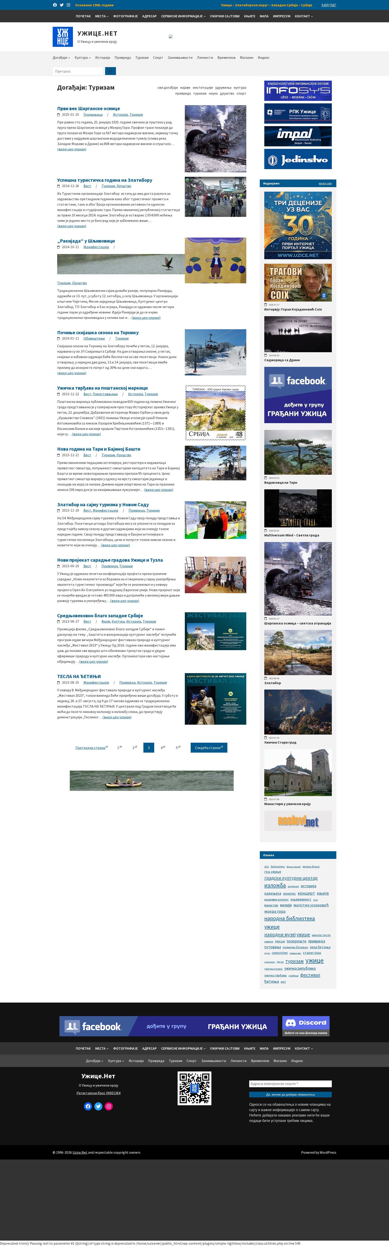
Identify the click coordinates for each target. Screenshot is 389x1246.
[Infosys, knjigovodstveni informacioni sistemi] (298, 99)
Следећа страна (208, 747)
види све (325, 183)
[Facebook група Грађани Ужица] (298, 422)
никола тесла (321, 935)
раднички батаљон (295, 947)
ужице (314, 960)
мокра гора (274, 911)
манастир (271, 905)
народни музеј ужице (287, 934)
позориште (296, 941)
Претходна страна (90, 747)
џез (283, 982)
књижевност (300, 899)
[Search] (110, 71)
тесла (280, 961)
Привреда (137, 510)
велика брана (311, 866)
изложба (275, 885)
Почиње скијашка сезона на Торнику (98, 332)
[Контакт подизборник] (312, 16)
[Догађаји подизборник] (69, 58)
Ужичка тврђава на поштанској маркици (102, 388)
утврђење (293, 975)
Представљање (105, 394)
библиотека (278, 866)
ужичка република (300, 968)
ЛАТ (333, 5)
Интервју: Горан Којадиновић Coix (293, 309)
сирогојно (280, 953)
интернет (293, 886)
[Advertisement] (194, 1200)
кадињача (272, 893)
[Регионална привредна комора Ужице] (298, 122)
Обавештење (94, 338)
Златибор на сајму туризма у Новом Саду (103, 504)
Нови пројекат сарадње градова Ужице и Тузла (110, 560)
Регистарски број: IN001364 (98, 1093)
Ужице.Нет (97, 33)
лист (315, 899)
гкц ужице (272, 871)
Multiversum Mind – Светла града (291, 535)
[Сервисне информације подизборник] (205, 16)
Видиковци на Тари (280, 482)
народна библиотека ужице (289, 922)
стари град (312, 952)
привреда (316, 941)
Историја (120, 114)
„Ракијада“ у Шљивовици (86, 241)
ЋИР (324, 5)
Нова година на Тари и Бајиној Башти (98, 449)
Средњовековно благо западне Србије (100, 615)
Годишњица (93, 114)
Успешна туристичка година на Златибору (104, 180)
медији (286, 905)
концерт (306, 893)
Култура (118, 621)
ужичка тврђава (275, 975)
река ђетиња (320, 947)
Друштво (123, 186)
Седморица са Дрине (282, 360)
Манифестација (96, 247)
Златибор (272, 683)
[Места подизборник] (107, 16)
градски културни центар (291, 878)
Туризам (136, 114)
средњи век (295, 953)
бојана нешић (294, 866)
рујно (267, 953)
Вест (87, 186)
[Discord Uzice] (306, 1035)
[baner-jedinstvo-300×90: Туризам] (298, 168)
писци (280, 941)
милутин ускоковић (311, 905)
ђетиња (271, 981)
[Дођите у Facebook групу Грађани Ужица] (168, 1035)
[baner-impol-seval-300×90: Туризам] (298, 145)
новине (268, 941)
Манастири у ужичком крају (287, 803)
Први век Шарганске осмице (88, 108)
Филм (106, 621)
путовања (272, 946)
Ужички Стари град (280, 742)
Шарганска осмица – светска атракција (297, 623)
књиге (323, 893)
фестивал (310, 975)
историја (308, 885)
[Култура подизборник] (90, 58)
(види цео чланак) (71, 149)
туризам (294, 961)
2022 (266, 866)
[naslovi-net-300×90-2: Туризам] (298, 829)
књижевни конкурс (276, 899)
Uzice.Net (79, 1152)
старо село (269, 961)
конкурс (289, 893)
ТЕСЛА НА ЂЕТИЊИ (79, 676)
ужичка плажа (273, 968)
